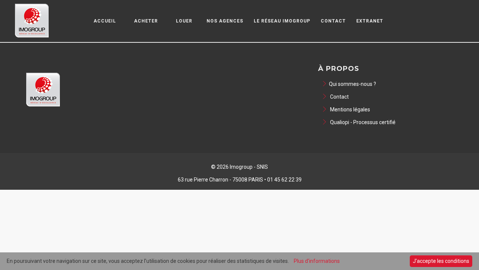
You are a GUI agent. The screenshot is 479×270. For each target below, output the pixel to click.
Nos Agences (225, 21)
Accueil (105, 21)
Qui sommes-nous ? (352, 84)
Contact (333, 21)
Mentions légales (349, 109)
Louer (184, 21)
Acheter (146, 21)
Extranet (369, 21)
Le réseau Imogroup (282, 21)
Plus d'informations (317, 261)
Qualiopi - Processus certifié (362, 122)
